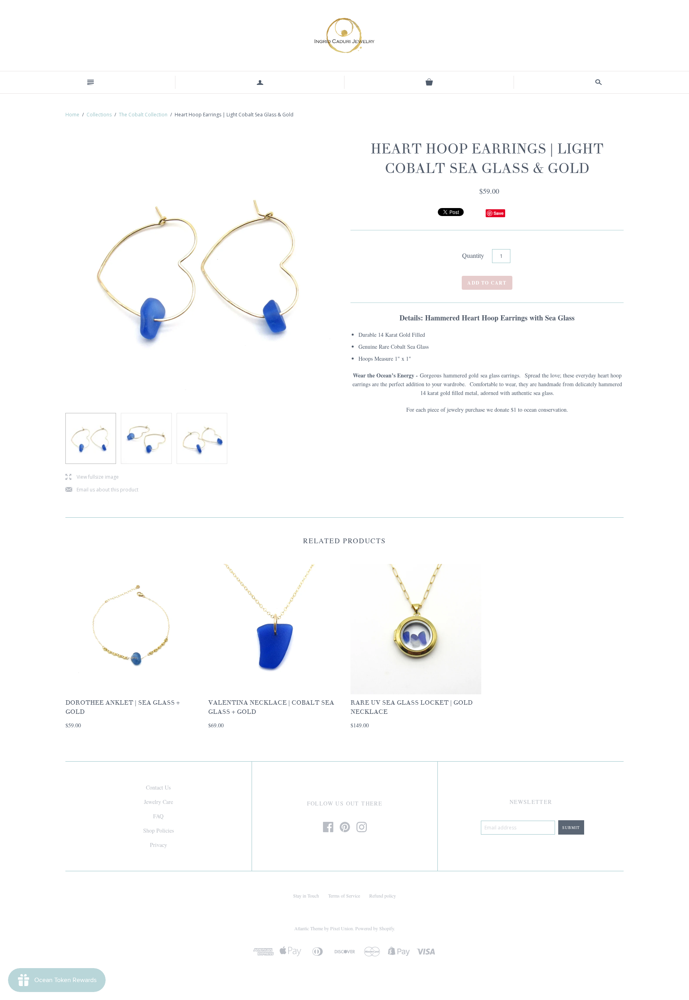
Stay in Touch (306, 895)
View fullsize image (92, 477)
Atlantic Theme (308, 928)
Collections (99, 114)
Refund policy (382, 895)
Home (72, 114)
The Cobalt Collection (143, 114)
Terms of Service (344, 895)
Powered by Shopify (374, 928)
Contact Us (158, 787)
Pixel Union (341, 928)
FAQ (158, 816)
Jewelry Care (158, 802)
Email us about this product (101, 490)
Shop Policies (158, 830)
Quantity (473, 255)
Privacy (158, 845)
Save (499, 213)
